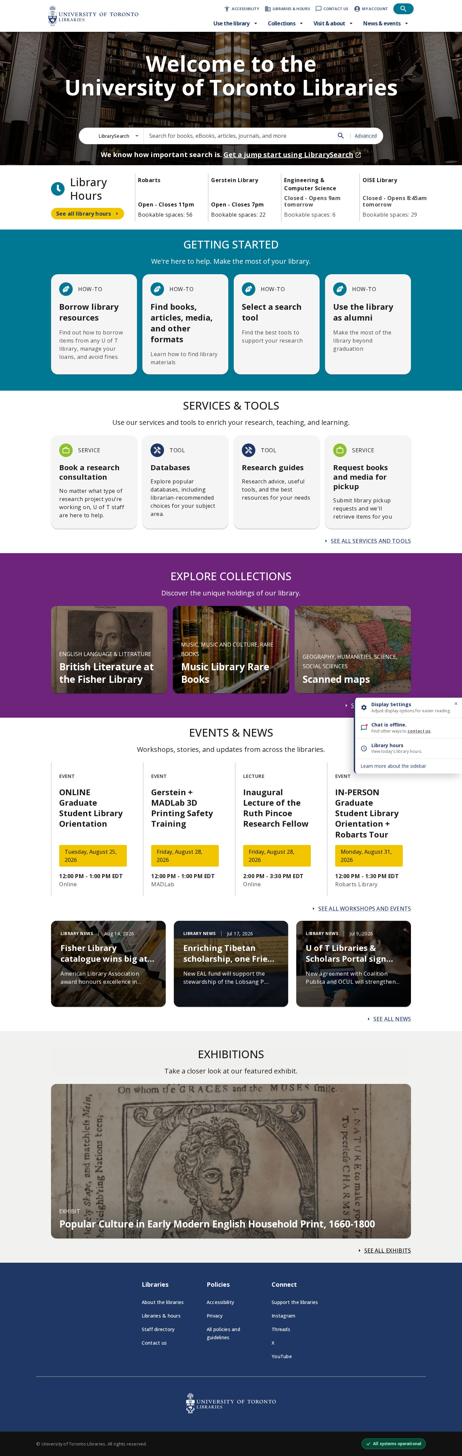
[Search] (341, 136)
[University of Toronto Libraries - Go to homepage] (231, 1411)
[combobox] (118, 136)
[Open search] (403, 8)
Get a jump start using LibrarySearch (288, 154)
